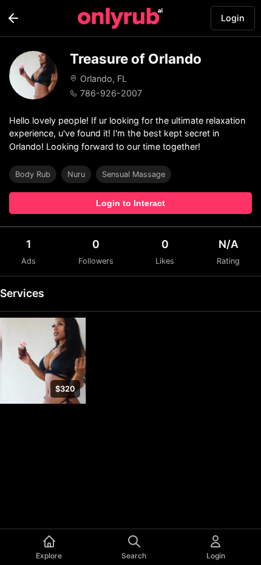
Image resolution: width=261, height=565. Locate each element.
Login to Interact (130, 203)
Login (233, 18)
